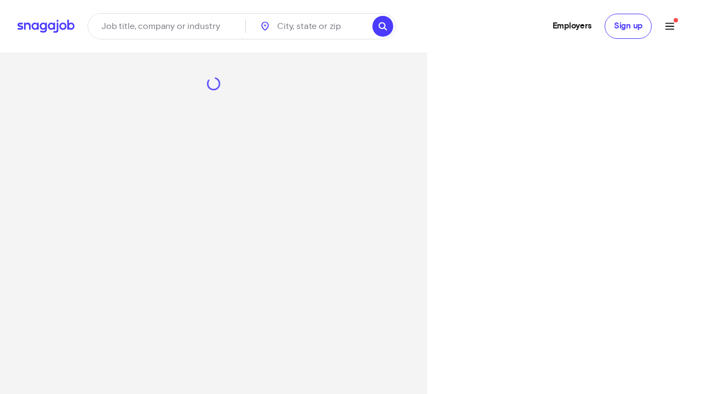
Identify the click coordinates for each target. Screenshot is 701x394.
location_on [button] (265, 26)
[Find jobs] (382, 26)
